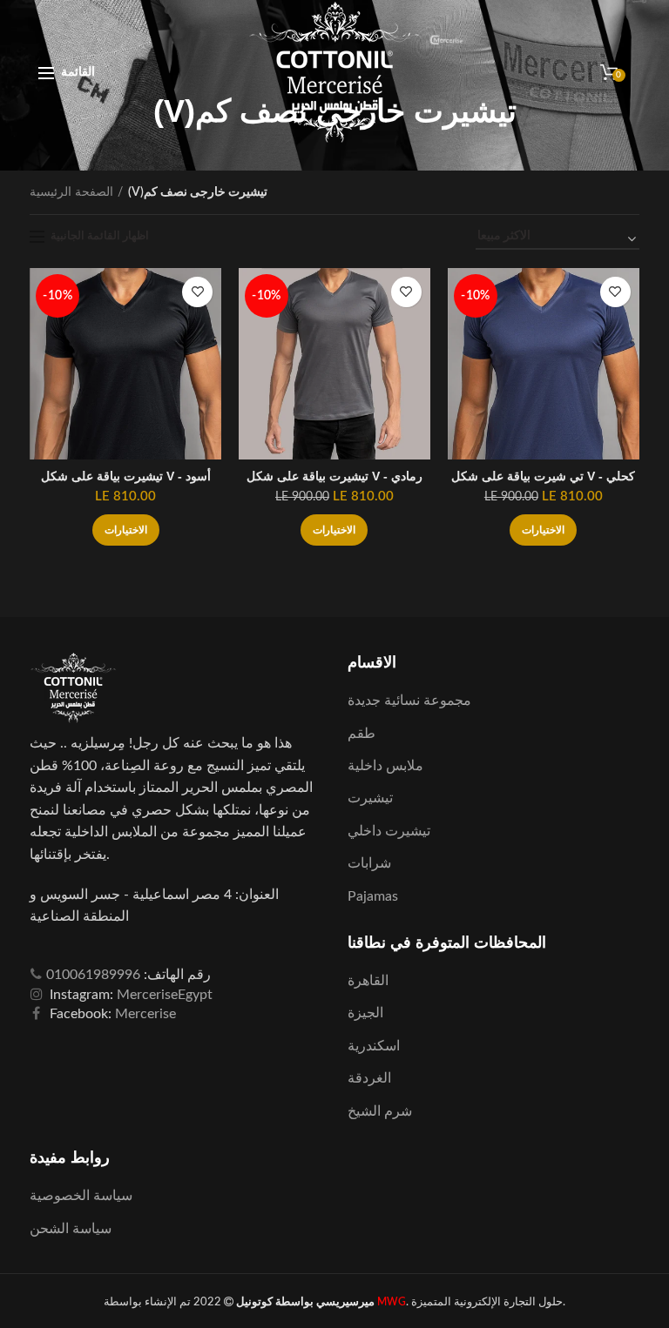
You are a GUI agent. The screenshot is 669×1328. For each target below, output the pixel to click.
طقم (361, 734)
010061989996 (93, 975)
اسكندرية (374, 1046)
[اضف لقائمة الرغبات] (197, 292)
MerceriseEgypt (165, 995)
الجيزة (365, 1013)
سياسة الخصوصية (81, 1196)
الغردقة (369, 1078)
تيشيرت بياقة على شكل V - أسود (126, 476)
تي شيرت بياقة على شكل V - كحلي (543, 476)
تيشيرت (370, 798)
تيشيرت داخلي (389, 831)
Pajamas (373, 896)
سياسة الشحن (71, 1229)
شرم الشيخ (380, 1111)
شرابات (369, 863)
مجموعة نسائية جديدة (409, 701)
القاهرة (368, 981)
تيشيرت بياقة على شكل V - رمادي (334, 476)
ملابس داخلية (385, 766)
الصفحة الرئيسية (71, 192)
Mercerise (145, 1014)
